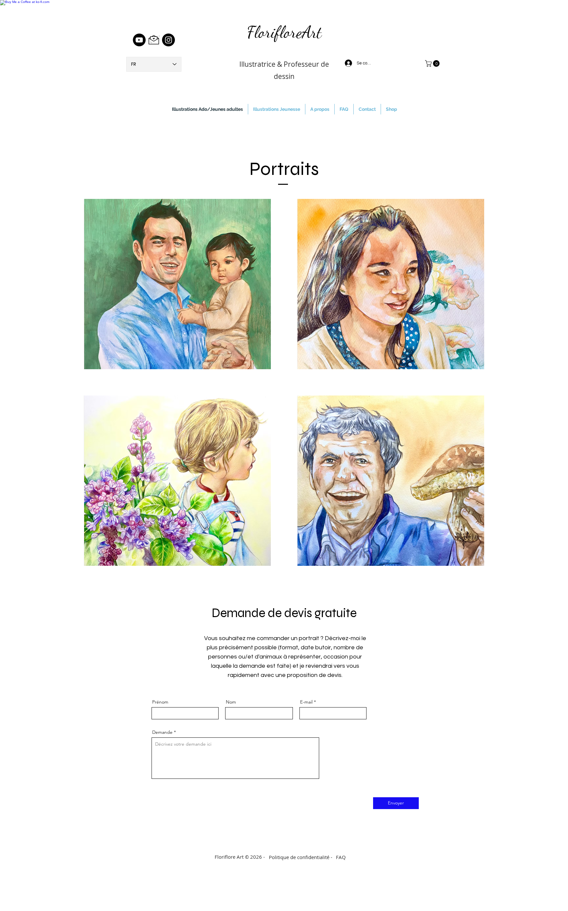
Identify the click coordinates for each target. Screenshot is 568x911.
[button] (433, 63)
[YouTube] (139, 40)
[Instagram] (168, 40)
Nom (231, 702)
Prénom (160, 702)
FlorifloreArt (284, 32)
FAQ (341, 857)
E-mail (306, 702)
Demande (162, 732)
